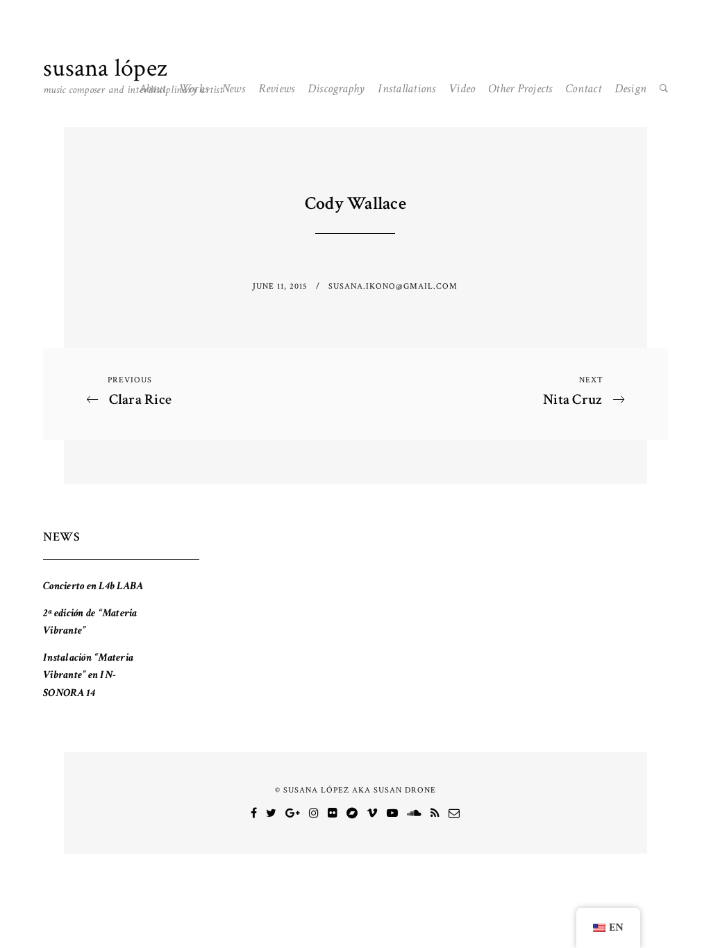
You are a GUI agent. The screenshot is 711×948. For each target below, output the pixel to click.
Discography (336, 88)
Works (193, 88)
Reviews (276, 88)
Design (630, 88)
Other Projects (520, 88)
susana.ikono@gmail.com (393, 286)
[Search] (664, 89)
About (152, 88)
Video (462, 88)
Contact (583, 88)
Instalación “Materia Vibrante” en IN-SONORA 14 (88, 675)
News (233, 88)
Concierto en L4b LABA (93, 586)
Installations (406, 88)
